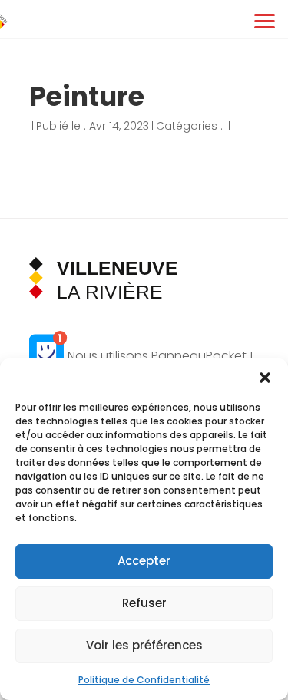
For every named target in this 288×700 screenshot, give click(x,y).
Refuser (144, 603)
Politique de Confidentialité (144, 679)
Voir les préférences (144, 645)
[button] (265, 377)
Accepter (144, 561)
